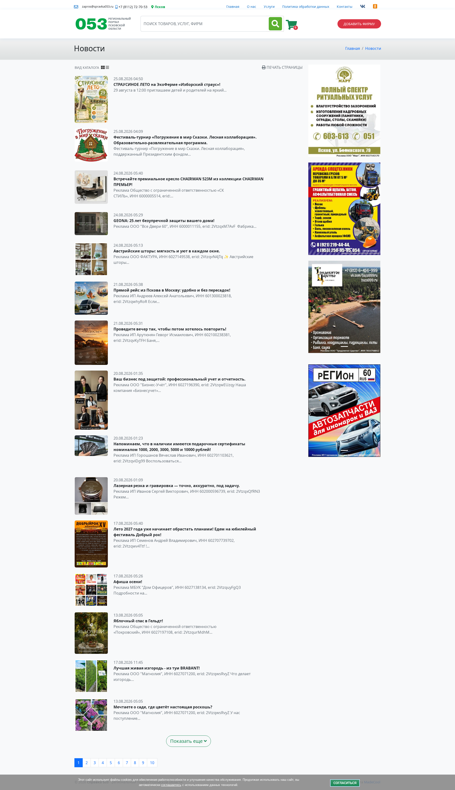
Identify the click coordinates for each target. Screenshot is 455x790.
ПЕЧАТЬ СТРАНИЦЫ (284, 67)
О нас (251, 6)
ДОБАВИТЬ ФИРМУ (359, 24)
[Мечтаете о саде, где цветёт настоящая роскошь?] (91, 714)
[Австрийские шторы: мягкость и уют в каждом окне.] (91, 258)
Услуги (269, 6)
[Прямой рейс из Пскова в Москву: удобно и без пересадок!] (91, 297)
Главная (232, 6)
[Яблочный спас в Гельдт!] (91, 632)
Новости (373, 48)
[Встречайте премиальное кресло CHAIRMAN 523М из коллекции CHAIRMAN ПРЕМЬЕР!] (91, 186)
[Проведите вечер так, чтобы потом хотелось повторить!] (91, 342)
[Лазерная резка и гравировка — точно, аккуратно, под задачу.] (91, 495)
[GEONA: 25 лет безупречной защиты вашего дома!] (91, 223)
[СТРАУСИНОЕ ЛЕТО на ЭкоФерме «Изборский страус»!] (91, 99)
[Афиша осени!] (91, 589)
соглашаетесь (171, 785)
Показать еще (187, 741)
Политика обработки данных (305, 6)
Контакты (344, 6)
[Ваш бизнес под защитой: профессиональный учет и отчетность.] (91, 399)
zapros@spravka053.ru (98, 7)
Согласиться (344, 783)
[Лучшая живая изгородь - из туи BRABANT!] (91, 675)
